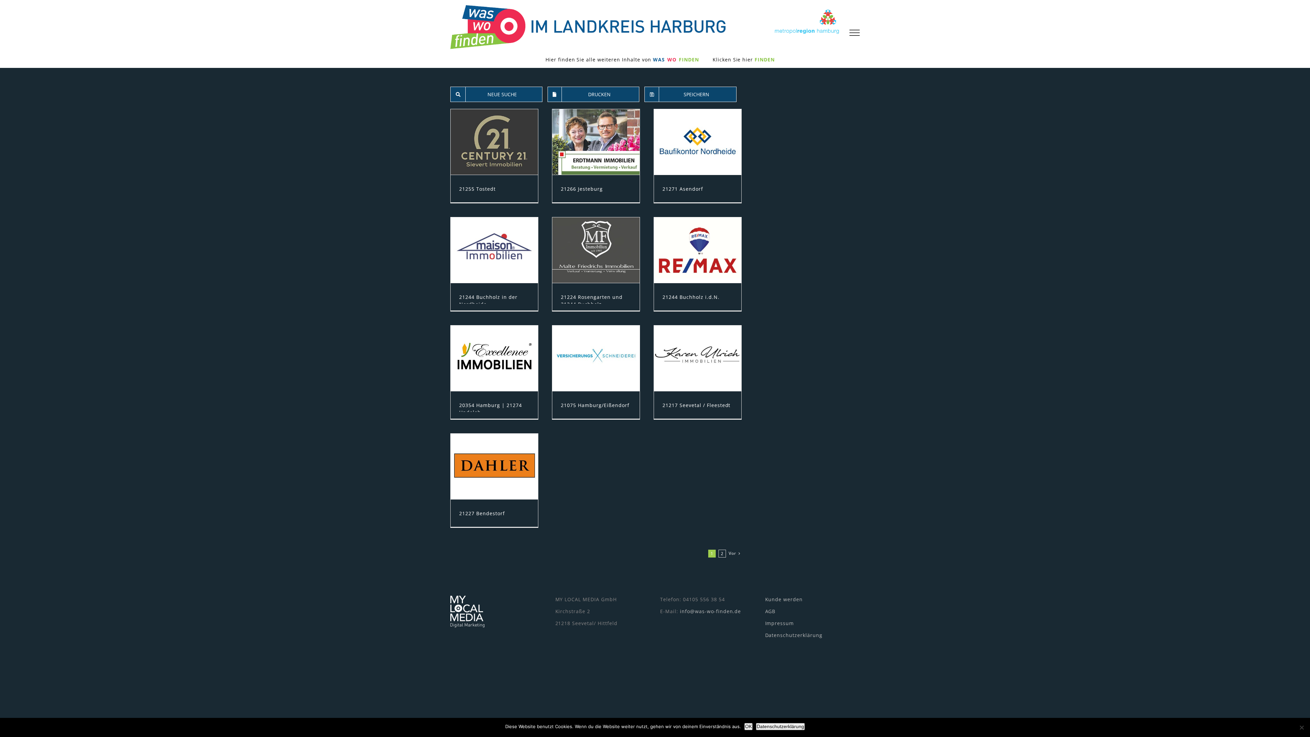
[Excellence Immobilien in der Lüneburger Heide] (494, 358)
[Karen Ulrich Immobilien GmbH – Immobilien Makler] (697, 358)
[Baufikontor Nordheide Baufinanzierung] (697, 142)
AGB (770, 611)
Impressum (779, 623)
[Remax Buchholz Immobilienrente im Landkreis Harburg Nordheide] (697, 250)
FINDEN (765, 59)
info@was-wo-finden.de (710, 611)
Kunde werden (784, 599)
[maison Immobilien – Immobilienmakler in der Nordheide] (494, 250)
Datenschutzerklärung (794, 635)
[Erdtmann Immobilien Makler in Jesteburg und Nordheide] (596, 142)
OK (748, 726)
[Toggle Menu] (854, 33)
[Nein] (1301, 727)
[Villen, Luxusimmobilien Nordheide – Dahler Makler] (494, 466)
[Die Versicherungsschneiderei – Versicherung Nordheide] (596, 358)
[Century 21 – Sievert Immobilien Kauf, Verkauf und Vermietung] (494, 142)
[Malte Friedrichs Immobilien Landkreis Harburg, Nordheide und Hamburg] (596, 250)
